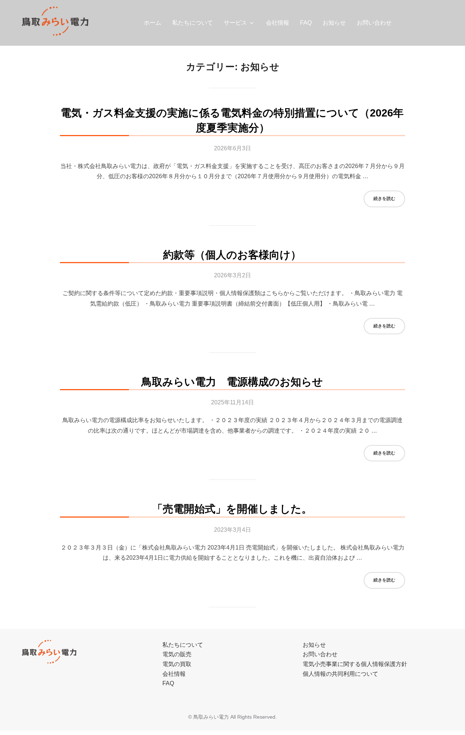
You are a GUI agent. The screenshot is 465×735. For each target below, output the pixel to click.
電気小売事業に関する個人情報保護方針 (355, 664)
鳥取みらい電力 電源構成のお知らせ (232, 382)
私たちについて (192, 23)
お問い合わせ (374, 23)
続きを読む (389, 198)
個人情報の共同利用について (340, 674)
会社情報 (277, 23)
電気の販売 (176, 654)
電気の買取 (176, 664)
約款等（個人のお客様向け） (232, 255)
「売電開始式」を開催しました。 (232, 509)
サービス (235, 23)
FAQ (306, 23)
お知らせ (334, 23)
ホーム (152, 23)
